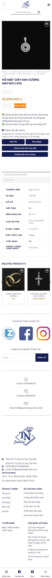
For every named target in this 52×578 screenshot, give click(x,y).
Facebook (19, 576)
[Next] (50, 287)
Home (5, 72)
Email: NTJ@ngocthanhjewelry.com (26, 408)
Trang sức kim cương (21, 72)
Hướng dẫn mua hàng (25, 154)
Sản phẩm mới (43, 134)
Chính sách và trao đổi (25, 148)
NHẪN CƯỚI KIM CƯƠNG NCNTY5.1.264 (13, 295)
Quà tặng (6, 502)
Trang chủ (6, 493)
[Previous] (2, 287)
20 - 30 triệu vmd (18, 134)
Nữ (30, 208)
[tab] (26, 174)
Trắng (31, 235)
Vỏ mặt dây (9, 74)
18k (30, 241)
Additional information (15, 175)
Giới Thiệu (6, 498)
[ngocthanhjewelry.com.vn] (26, 4)
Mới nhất (6, 507)
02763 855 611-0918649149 (17, 466)
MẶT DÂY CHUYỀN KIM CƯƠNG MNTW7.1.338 (38, 295)
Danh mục (6, 576)
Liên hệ (13, 142)
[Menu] (4, 4)
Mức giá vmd (24, 74)
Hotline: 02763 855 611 (26, 383)
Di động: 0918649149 (26, 396)
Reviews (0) (9, 180)
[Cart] (49, 4)
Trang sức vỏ (42, 72)
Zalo (32, 576)
